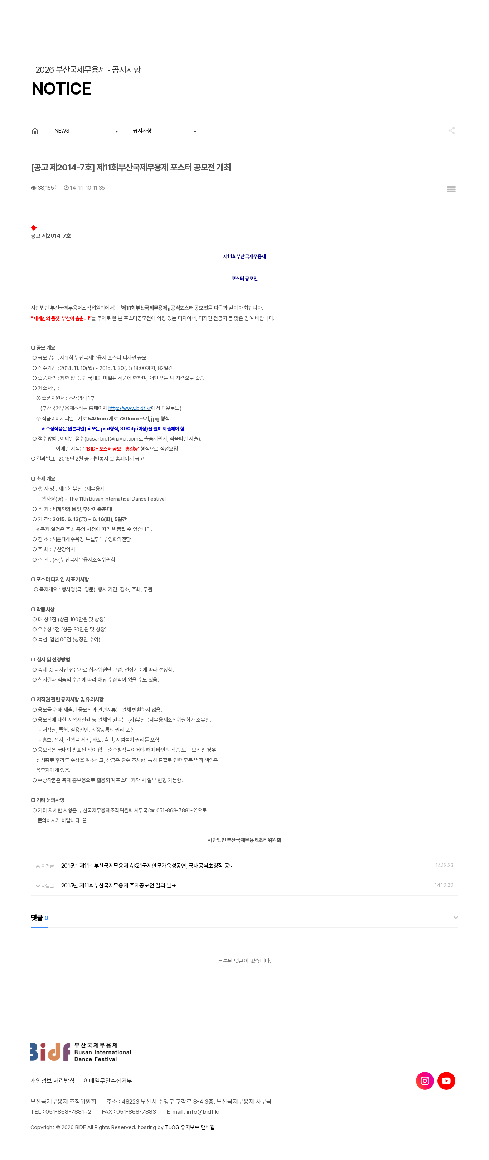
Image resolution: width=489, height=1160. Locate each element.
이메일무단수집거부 (108, 1080)
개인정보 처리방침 (52, 1080)
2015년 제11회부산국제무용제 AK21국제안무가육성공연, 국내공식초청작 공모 (147, 865)
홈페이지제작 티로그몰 (54, 1134)
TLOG (172, 1127)
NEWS (62, 130)
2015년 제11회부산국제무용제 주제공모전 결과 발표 (118, 885)
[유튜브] (446, 1081)
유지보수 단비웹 (198, 1127)
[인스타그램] (425, 1081)
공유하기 (448, 130)
